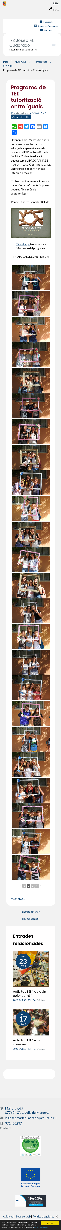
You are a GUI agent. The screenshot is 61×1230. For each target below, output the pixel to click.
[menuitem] (28, 3)
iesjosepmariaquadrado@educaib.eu (30, 1118)
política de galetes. (41, 1227)
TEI (27, 116)
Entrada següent (30, 918)
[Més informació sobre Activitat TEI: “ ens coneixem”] (31, 1021)
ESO (24, 1000)
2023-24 (17, 1000)
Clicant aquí (23, 244)
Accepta (50, 1223)
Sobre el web (23, 1216)
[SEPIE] (30, 1200)
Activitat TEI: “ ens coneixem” (26, 1042)
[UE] (30, 1177)
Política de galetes (43, 1216)
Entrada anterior (31, 911)
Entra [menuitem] (56, 10)
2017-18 (17, 116)
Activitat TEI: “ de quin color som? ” (29, 993)
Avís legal (8, 1216)
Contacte (5, 1128)
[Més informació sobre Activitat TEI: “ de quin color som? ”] (31, 968)
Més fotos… (18, 898)
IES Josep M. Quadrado (21, 43)
